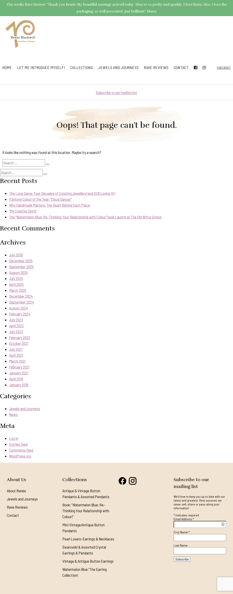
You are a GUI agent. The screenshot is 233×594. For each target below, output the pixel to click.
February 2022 (19, 337)
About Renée (16, 490)
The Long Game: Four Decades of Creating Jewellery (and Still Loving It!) (62, 193)
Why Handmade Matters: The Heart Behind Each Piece (49, 205)
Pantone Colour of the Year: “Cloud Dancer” (40, 199)
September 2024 (21, 302)
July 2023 (16, 319)
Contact (181, 67)
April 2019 (16, 378)
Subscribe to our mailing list (116, 92)
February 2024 (19, 314)
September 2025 (21, 266)
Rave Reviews (156, 67)
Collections (81, 67)
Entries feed (18, 444)
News (13, 414)
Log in (13, 438)
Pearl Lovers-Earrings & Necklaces (88, 539)
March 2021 (17, 361)
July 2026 (16, 254)
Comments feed (21, 450)
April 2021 (16, 355)
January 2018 (18, 384)
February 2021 (19, 367)
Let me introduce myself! (41, 67)
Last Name (180, 545)
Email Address (184, 519)
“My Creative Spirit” (23, 211)
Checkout (224, 67)
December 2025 (21, 260)
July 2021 (15, 349)
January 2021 (18, 373)
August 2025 (18, 272)
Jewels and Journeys (118, 67)
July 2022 (16, 331)
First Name (182, 532)
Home (7, 67)
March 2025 (17, 290)
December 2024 (21, 296)
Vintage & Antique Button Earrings (88, 561)
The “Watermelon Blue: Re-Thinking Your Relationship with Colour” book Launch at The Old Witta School (85, 217)
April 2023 (16, 325)
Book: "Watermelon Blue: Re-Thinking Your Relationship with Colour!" (85, 510)
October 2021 (18, 343)
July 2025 (16, 278)
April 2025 (16, 284)
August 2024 (18, 308)
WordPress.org (20, 456)
